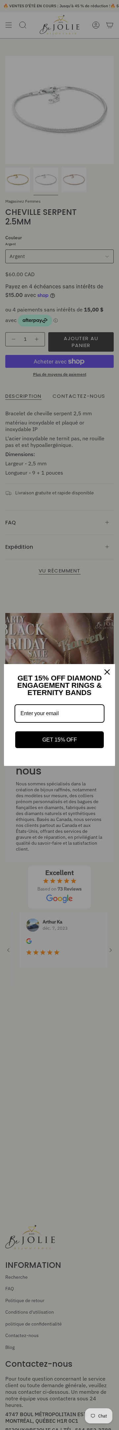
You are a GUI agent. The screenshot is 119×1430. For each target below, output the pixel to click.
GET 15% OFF (59, 740)
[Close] (107, 672)
